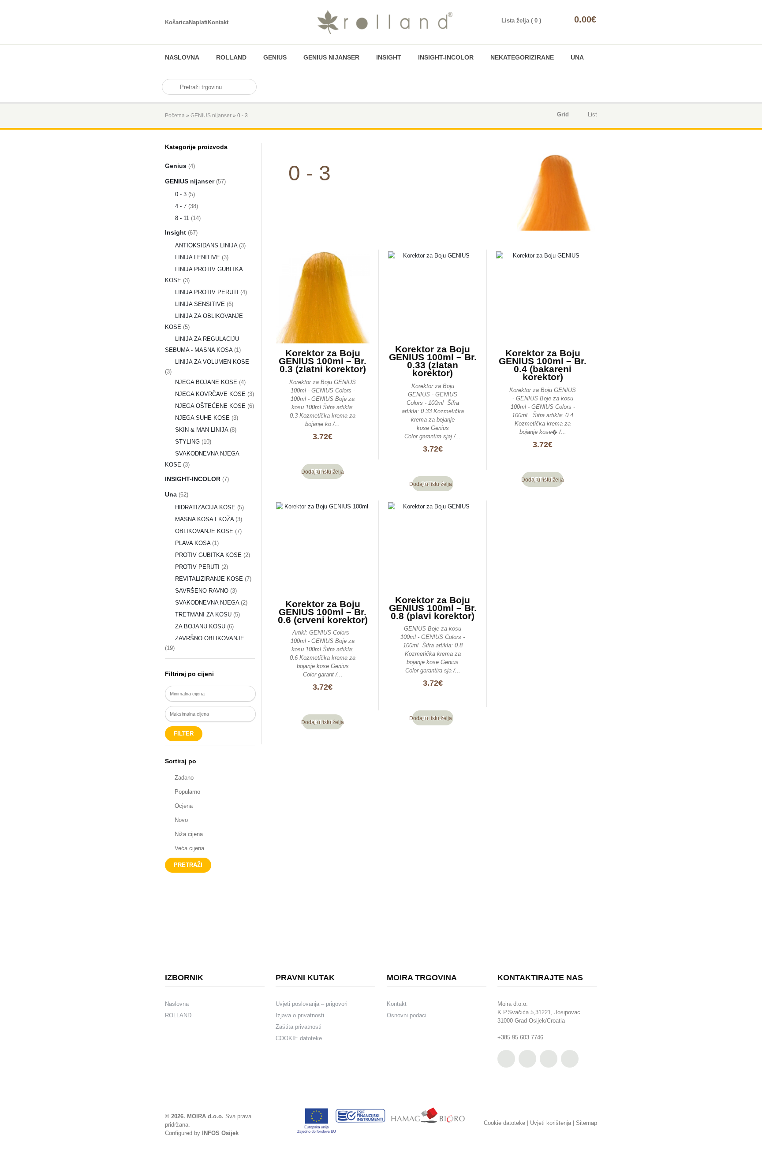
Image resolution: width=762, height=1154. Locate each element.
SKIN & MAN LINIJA (201, 429)
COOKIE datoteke (299, 1038)
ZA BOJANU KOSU (200, 626)
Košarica (177, 22)
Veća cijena (189, 848)
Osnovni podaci (406, 1015)
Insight (388, 57)
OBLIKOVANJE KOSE (204, 531)
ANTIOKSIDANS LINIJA (206, 245)
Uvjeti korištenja (550, 1123)
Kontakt (218, 22)
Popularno (187, 791)
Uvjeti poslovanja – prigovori (311, 1004)
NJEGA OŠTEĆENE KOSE (210, 406)
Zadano (184, 777)
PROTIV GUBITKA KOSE (208, 555)
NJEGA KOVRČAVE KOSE (210, 394)
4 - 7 (181, 206)
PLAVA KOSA (192, 543)
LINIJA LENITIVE (197, 257)
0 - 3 (181, 194)
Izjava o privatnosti (300, 1015)
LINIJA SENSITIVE (200, 304)
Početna (175, 115)
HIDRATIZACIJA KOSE (205, 507)
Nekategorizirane (522, 57)
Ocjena (184, 806)
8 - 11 (182, 218)
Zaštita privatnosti (298, 1026)
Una (577, 57)
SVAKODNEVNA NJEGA (207, 602)
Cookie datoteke (504, 1123)
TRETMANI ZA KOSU (203, 614)
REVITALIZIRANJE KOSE (209, 578)
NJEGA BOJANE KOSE (206, 382)
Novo (181, 820)
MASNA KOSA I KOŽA (204, 519)
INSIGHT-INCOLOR (446, 57)
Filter (184, 733)
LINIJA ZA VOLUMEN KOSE (212, 362)
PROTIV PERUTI (197, 567)
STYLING (187, 441)
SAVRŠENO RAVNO (201, 590)
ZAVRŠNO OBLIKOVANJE (209, 638)
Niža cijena (189, 834)
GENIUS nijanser (331, 57)
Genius (275, 57)
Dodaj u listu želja (322, 472)
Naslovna (182, 57)
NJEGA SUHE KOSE (202, 418)
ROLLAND (231, 57)
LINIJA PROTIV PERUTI (207, 292)
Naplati (198, 22)
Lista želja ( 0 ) (521, 20)
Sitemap (586, 1123)
